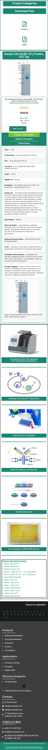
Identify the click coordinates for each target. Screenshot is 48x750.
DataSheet (24, 29)
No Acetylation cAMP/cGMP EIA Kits (24, 549)
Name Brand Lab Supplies (24, 435)
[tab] (24, 135)
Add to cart (18, 129)
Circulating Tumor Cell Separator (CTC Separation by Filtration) (24, 360)
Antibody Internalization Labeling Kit (24, 398)
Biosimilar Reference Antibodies (24, 470)
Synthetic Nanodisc (24, 512)
